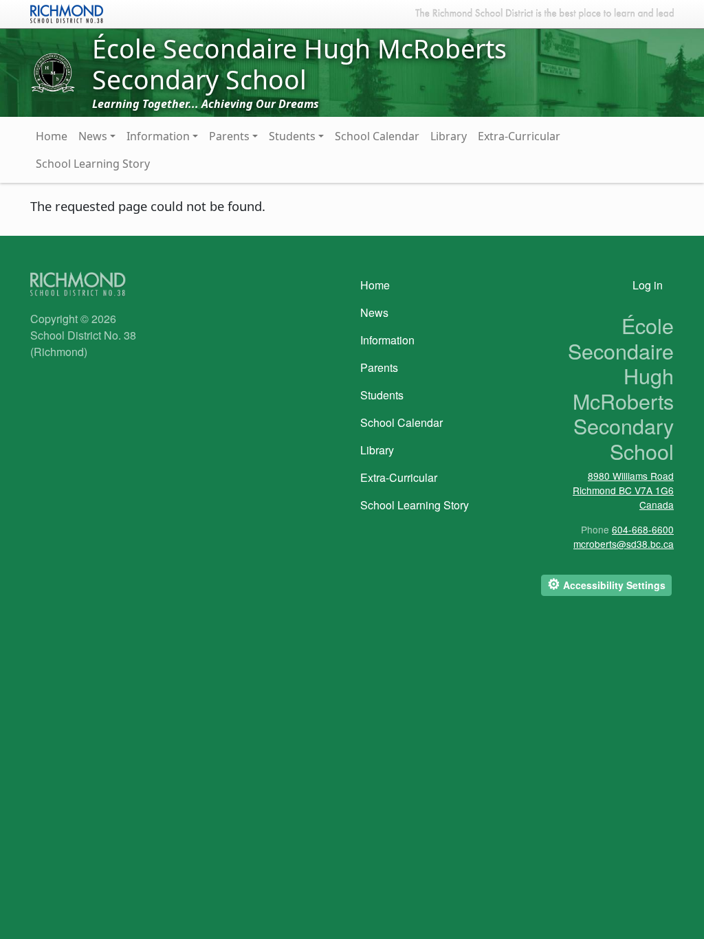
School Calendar (377, 136)
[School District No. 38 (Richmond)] (66, 12)
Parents (229, 136)
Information (158, 136)
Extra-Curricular (519, 136)
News (92, 136)
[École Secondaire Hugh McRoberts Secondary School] (53, 71)
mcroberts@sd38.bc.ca (623, 544)
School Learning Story (93, 163)
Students (292, 136)
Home (51, 136)
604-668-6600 (643, 529)
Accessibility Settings (606, 584)
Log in (647, 285)
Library (448, 136)
